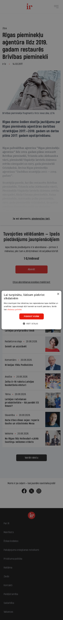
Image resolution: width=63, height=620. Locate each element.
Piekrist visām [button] (31, 316)
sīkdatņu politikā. (14, 309)
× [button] (58, 294)
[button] (31, 323)
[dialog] (31, 310)
